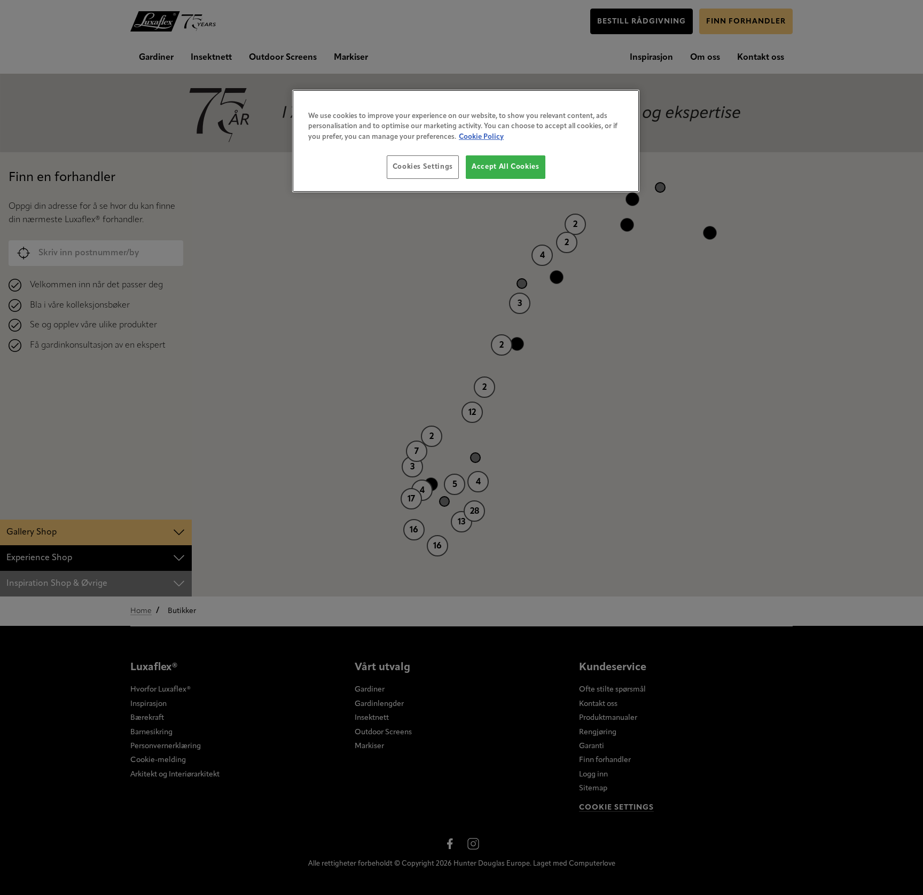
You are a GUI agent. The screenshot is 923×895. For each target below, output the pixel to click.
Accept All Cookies (505, 166)
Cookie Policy (481, 137)
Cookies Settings (423, 166)
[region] (465, 141)
